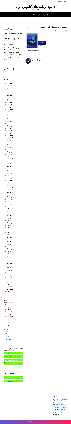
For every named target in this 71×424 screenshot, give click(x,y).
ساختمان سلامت (8, 334)
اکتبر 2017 (9, 263)
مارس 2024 (10, 123)
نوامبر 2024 (9, 104)
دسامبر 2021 (10, 149)
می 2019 (9, 220)
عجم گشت (6, 331)
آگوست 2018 (10, 239)
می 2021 (9, 166)
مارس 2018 (9, 251)
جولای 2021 (9, 161)
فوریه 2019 (9, 227)
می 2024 (9, 118)
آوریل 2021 (9, 168)
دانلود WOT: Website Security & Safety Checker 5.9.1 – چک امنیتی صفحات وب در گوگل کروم (12, 40)
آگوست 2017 (10, 265)
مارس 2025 (10, 95)
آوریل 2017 (9, 275)
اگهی (38, 14)
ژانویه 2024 (9, 128)
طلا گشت (6, 329)
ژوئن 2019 (9, 218)
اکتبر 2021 (9, 154)
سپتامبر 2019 (10, 213)
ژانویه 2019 (9, 230)
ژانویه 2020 (9, 204)
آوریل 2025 (9, 92)
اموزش (24, 14)
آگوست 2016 (10, 291)
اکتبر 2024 (9, 107)
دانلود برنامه (45, 14)
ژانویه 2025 (9, 100)
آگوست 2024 (10, 111)
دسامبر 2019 (10, 206)
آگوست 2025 (10, 85)
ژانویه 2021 (9, 175)
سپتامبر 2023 (10, 135)
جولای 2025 (9, 88)
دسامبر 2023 (10, 130)
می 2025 (9, 90)
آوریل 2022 (9, 142)
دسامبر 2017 (10, 258)
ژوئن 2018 (9, 244)
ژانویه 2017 (9, 282)
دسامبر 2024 (10, 102)
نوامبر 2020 (9, 180)
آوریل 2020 (9, 197)
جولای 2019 (9, 215)
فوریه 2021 (9, 173)
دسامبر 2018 (10, 232)
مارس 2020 (10, 199)
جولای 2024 (9, 114)
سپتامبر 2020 (10, 185)
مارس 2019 (9, 225)
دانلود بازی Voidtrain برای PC (11, 44)
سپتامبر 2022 (10, 140)
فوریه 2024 (9, 126)
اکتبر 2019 (9, 211)
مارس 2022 (10, 145)
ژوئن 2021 (9, 163)
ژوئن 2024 (9, 116)
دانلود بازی (31, 14)
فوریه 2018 (9, 253)
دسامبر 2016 (10, 284)
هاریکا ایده (6, 336)
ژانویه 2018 (9, 256)
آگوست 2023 (10, 137)
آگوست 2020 (10, 187)
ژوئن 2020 (9, 192)
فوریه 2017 (9, 279)
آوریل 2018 (9, 249)
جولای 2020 (9, 189)
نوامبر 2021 (9, 152)
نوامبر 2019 (9, 208)
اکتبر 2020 (9, 182)
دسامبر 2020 (10, 178)
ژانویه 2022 (9, 147)
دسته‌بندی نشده (10, 316)
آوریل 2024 (9, 121)
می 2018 (9, 246)
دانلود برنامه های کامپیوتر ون (35, 7)
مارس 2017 (9, 277)
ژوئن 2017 (9, 270)
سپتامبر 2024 (10, 109)
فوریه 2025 (9, 97)
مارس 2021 (9, 171)
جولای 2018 (9, 242)
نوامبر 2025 (9, 83)
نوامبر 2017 (9, 260)
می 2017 (9, 272)
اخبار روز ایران (7, 339)
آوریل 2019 (9, 223)
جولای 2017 (9, 268)
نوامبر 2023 (9, 133)
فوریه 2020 (9, 201)
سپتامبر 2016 (10, 289)
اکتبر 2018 (9, 237)
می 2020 (9, 194)
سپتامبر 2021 (10, 156)
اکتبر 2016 (9, 286)
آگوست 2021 (10, 159)
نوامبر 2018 (9, 234)
